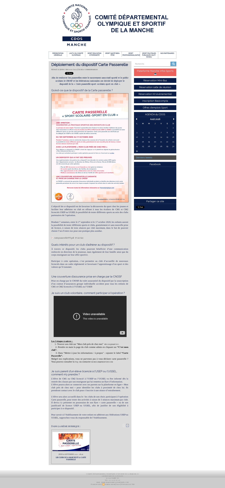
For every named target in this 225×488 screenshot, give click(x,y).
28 (161, 146)
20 (155, 142)
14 (161, 137)
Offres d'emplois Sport (155, 107)
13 (155, 137)
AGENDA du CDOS (155, 114)
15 (167, 137)
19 (149, 142)
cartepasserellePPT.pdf (64, 238)
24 (137, 146)
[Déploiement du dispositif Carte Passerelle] (90, 94)
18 (143, 142)
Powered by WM (127, 484)
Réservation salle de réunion (155, 87)
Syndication (110, 484)
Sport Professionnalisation (131, 54)
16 (173, 137)
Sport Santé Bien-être (112, 54)
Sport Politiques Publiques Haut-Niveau (149, 55)
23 (173, 142)
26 (149, 146)
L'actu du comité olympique (76, 54)
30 (173, 146)
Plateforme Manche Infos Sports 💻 (155, 72)
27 (155, 146)
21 (161, 142)
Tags (118, 484)
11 (143, 137)
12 (149, 137)
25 (143, 146)
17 (137, 142)
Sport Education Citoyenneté (94, 54)
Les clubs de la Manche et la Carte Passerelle (71, 458)
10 (137, 137)
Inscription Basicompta (155, 100)
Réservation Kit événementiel (155, 94)
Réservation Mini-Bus (155, 80)
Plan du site (96, 484)
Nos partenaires (167, 53)
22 (167, 142)
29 (167, 146)
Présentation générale (57, 54)
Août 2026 (155, 119)
